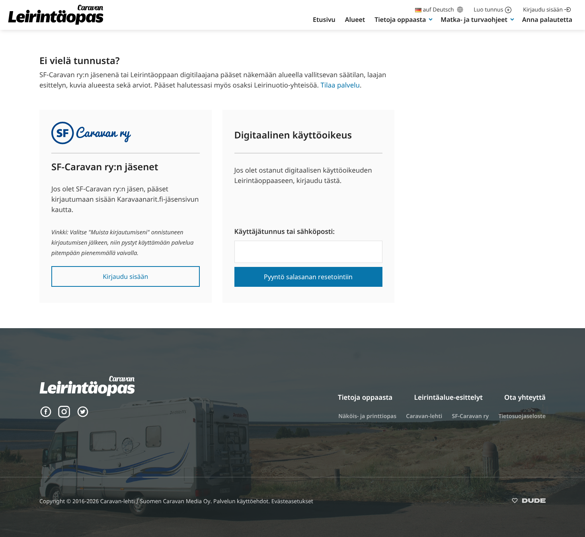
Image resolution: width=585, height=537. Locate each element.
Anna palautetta (547, 19)
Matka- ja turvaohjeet (474, 19)
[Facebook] (45, 415)
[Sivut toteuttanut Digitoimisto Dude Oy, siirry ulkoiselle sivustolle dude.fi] (529, 502)
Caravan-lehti (424, 416)
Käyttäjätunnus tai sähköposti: (284, 231)
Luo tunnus (488, 10)
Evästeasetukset (292, 501)
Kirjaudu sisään (543, 10)
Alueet (355, 19)
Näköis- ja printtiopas (367, 416)
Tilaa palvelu (340, 85)
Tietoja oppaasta (400, 19)
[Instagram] (64, 415)
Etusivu (324, 19)
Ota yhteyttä (525, 397)
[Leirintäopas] (55, 24)
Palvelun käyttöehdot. (242, 501)
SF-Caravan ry (470, 416)
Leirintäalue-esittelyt (448, 397)
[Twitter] (82, 415)
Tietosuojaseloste (522, 416)
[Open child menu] (431, 19)
